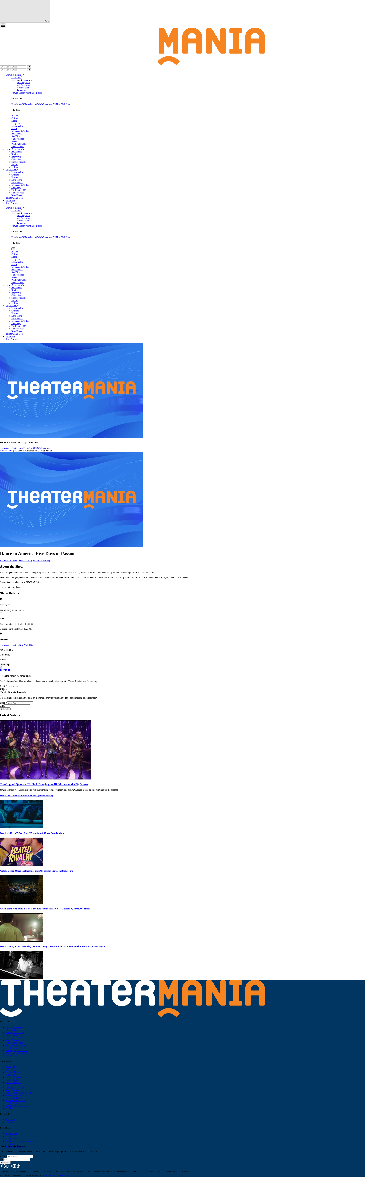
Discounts (21, 90)
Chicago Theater (13, 1030)
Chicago (15, 118)
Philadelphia (17, 133)
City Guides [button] (11, 169)
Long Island (16, 123)
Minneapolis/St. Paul (20, 131)
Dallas (14, 121)
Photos (14, 164)
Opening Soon (23, 82)
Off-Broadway (28, 104)
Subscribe (5, 709)
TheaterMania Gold (14, 198)
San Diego (16, 136)
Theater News (12, 1067)
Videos (14, 167)
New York (10, 1119)
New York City (25, 448)
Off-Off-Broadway (44, 104)
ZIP (1, 689)
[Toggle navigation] (3, 25)
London (9, 1122)
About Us (10, 1144)
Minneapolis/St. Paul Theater (19, 1053)
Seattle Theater (12, 1048)
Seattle (14, 141)
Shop (8, 1136)
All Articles (16, 151)
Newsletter (10, 200)
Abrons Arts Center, (9, 448)
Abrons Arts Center (9, 645)
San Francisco (17, 139)
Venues (15, 93)
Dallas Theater (12, 1085)
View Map (5, 665)
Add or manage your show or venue (22, 1141)
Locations (16, 77)
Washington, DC (19, 144)
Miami (14, 128)
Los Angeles (17, 126)
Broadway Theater (14, 1027)
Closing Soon (23, 87)
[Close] (1, 695)
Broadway (27, 80)
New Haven (16, 195)
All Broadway (23, 85)
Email (3, 686)
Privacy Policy (51, 1175)
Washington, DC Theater (17, 1050)
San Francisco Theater (16, 1045)
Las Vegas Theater (14, 1037)
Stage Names (12, 1133)
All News (10, 1108)
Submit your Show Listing (30, 93)
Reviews (15, 154)
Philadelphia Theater (15, 1043)
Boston (14, 115)
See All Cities (17, 146)
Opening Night (12, 1072)
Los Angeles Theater (15, 1032)
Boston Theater (13, 1035)
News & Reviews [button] (14, 149)
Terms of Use (64, 1175)
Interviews (16, 157)
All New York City (61, 104)
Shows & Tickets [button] (14, 75)
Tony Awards (12, 203)
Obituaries (16, 159)
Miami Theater (12, 1040)
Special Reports (18, 162)
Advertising (11, 1138)
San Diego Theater (14, 1098)
